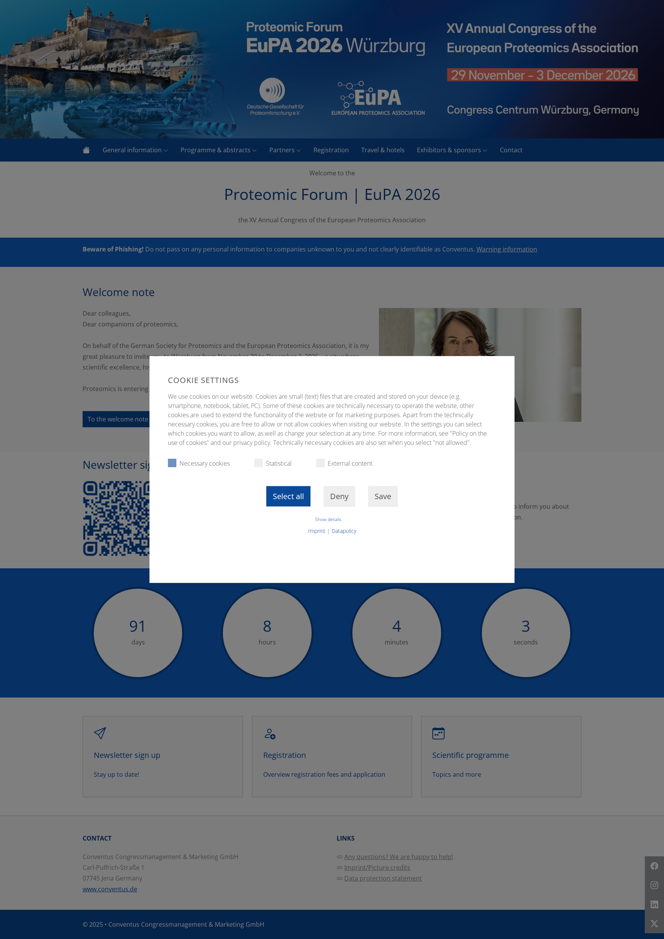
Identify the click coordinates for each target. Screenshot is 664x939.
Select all (288, 496)
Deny (339, 496)
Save (383, 496)
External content (350, 463)
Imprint (316, 530)
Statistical (279, 463)
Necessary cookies (204, 463)
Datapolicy (344, 530)
